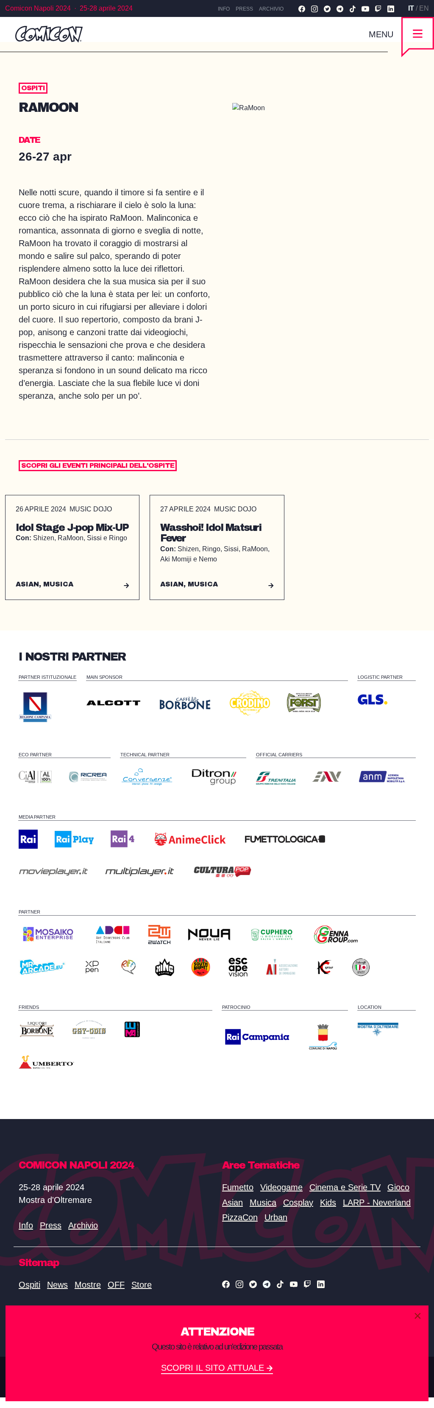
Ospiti (29, 1284)
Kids (328, 1202)
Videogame (281, 1187)
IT (411, 8)
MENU (381, 34)
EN (424, 8)
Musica (263, 1202)
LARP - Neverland (377, 1202)
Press (244, 9)
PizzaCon (240, 1217)
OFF (116, 1284)
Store (141, 1284)
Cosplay (298, 1202)
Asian (232, 1202)
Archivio (271, 9)
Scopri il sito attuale (214, 1367)
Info (224, 9)
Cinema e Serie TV (345, 1187)
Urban (275, 1217)
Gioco (398, 1187)
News (57, 1284)
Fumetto (237, 1187)
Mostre (88, 1284)
